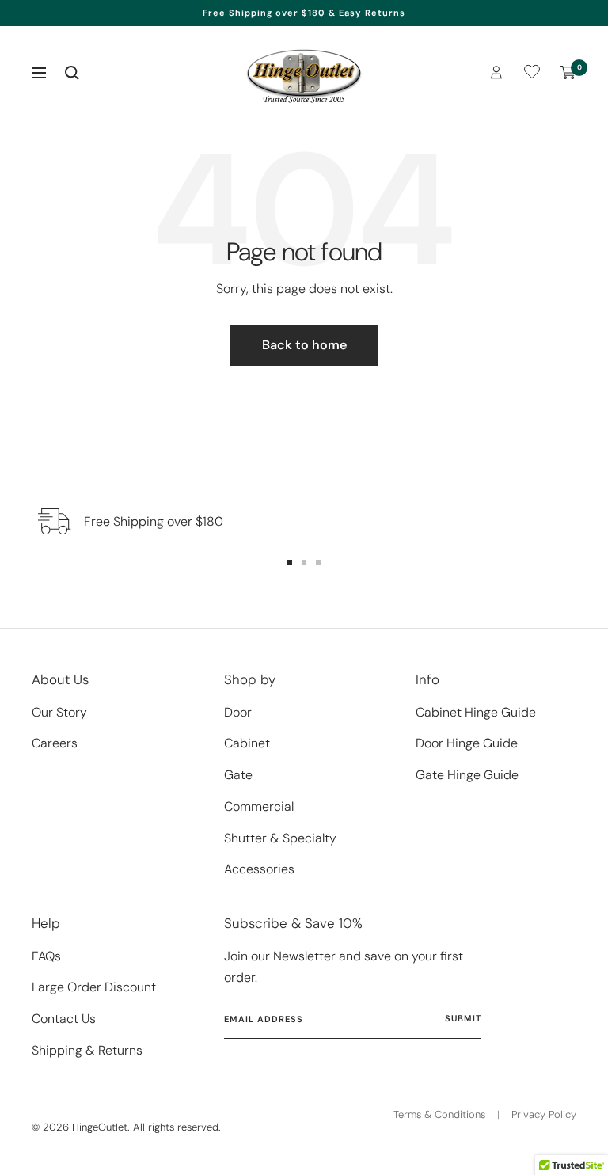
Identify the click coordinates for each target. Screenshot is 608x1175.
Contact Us (64, 1018)
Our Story (59, 712)
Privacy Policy (543, 1114)
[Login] (496, 72)
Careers (55, 743)
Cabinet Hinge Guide (476, 712)
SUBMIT (463, 1018)
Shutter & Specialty (280, 838)
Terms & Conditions (439, 1114)
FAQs (46, 956)
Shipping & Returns (87, 1050)
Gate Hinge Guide (467, 774)
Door (238, 712)
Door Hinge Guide (467, 743)
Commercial (259, 806)
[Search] (72, 73)
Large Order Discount (94, 987)
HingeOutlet (99, 1127)
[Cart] (568, 73)
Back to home (304, 345)
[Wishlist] (532, 75)
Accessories (259, 869)
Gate (238, 774)
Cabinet (247, 743)
